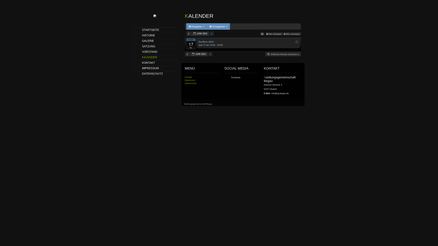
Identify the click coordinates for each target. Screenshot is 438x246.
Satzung (148, 46)
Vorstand (149, 51)
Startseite (150, 30)
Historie (148, 35)
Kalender (149, 57)
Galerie (148, 40)
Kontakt (148, 62)
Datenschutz (152, 73)
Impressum (150, 68)
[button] (283, 54)
